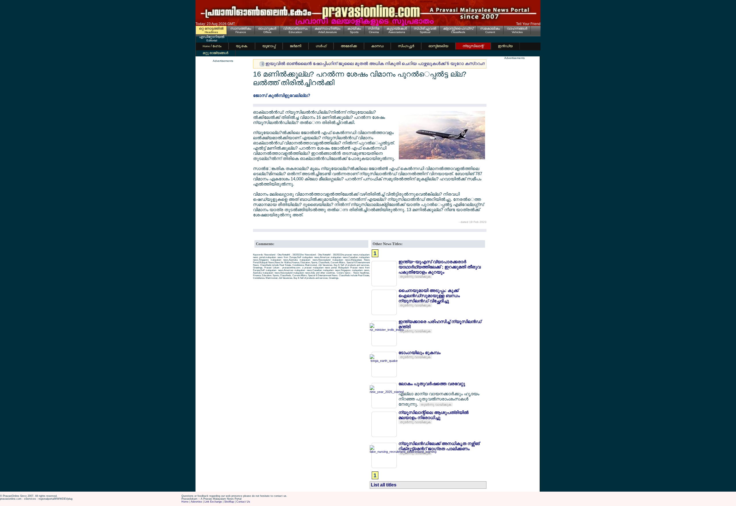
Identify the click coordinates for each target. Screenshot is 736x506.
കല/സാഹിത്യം (327, 28)
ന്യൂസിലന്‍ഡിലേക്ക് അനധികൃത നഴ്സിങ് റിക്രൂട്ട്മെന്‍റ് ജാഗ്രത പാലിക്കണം (439, 446)
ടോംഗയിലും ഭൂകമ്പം (419, 352)
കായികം (354, 28)
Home (185, 501)
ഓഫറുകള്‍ (267, 28)
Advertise (196, 501)
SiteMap (229, 501)
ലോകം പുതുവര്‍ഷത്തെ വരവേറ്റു (431, 383)
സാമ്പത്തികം (240, 28)
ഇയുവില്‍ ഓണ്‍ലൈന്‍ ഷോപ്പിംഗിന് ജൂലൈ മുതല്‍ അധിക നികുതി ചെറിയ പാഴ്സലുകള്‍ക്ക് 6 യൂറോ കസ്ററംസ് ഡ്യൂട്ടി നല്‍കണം (395, 63)
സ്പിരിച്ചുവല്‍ (425, 28)
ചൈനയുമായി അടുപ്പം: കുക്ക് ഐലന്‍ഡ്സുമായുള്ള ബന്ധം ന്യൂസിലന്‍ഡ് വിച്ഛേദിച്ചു (429, 295)
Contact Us (243, 501)
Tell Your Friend (528, 24)
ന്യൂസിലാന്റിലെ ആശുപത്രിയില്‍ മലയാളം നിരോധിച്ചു (433, 415)
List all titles (383, 484)
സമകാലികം (490, 28)
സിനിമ (373, 28)
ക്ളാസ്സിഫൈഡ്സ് (458, 28)
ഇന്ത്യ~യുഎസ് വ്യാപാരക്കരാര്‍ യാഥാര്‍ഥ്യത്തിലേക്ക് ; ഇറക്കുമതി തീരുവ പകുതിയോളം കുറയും (439, 266)
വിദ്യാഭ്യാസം (295, 28)
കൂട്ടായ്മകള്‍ (396, 28)
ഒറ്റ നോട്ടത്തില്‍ (211, 28)
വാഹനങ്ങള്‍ (517, 28)
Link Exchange (213, 501)
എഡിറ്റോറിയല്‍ (211, 37)
